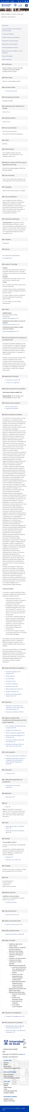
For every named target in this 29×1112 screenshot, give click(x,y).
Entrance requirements (12, 406)
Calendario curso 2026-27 (12, 859)
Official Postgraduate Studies (13, 689)
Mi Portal (6, 1083)
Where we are (7, 1066)
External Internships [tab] (7, 56)
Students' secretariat (11, 691)
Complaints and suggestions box (14, 1016)
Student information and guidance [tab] (11, 37)
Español (7, 1)
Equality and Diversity (9, 1100)
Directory (6, 1062)
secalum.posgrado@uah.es (9, 331)
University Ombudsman (12, 683)
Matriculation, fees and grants (10, 44)
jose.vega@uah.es (7, 258)
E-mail (5, 1089)
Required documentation (12, 408)
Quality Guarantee (7, 59)
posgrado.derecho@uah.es (9, 318)
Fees (7, 806)
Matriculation (9, 797)
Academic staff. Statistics (12, 730)
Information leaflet (10, 91)
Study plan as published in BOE (14, 712)
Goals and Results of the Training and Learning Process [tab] (11, 29)
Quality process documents (13, 924)
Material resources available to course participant (12, 51)
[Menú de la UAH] (26, 5)
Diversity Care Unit (11, 681)
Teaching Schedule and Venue (10, 47)
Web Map (17, 1108)
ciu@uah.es (22, 1054)
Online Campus (8, 1087)
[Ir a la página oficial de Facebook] (21, 1)
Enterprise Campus (11, 686)
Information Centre (8, 1074)
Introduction (5, 25)
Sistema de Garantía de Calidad (14, 934)
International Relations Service (11, 1078)
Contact (6, 1064)
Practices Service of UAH (12, 914)
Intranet (6, 1085)
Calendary (8, 857)
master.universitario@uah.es (9, 324)
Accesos (3, 1)
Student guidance (10, 676)
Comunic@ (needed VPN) (10, 1091)
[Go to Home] (6, 4)
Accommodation (10, 678)
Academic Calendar (9, 1092)
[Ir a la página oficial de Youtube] (28, 1)
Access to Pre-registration (12, 382)
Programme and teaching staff (10, 40)
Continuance (9, 773)
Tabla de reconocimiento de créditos (15, 755)
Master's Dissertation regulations (14, 733)
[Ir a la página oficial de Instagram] (25, 1)
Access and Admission (8, 34)
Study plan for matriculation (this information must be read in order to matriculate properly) (15, 707)
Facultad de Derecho (11, 902)
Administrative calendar (12, 380)
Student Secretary (8, 1076)
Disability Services (8, 1099)
